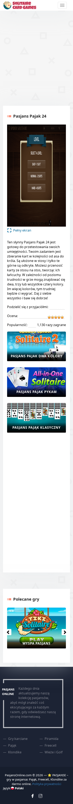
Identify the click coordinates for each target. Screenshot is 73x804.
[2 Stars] (52, 317)
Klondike (14, 752)
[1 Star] (49, 317)
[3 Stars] (55, 317)
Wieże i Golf (54, 752)
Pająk (12, 745)
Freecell (50, 745)
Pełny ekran (22, 230)
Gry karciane (18, 738)
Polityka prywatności (46, 784)
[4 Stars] (59, 317)
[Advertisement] (36, 57)
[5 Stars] (62, 317)
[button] (7, 631)
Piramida (51, 738)
